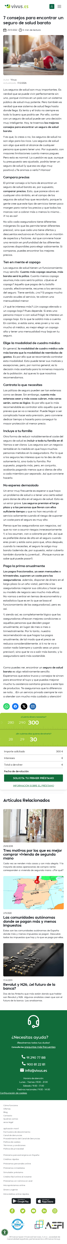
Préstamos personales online (17, 1163)
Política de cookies (11, 1142)
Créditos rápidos (11, 1159)
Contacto (7, 1115)
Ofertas (7, 1109)
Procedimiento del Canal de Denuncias (21, 1138)
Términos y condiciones (14, 1145)
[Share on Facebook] (15, 706)
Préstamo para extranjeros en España (21, 1155)
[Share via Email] (33, 706)
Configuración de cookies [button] (13, 1093)
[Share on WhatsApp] (6, 706)
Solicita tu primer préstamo (33, 778)
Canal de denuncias (12, 1135)
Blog (5, 1112)
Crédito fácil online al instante (17, 1176)
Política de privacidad (13, 1148)
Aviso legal (8, 1122)
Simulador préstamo (13, 1172)
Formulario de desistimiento (16, 1132)
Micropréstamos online (14, 1185)
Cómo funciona (10, 1105)
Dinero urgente (10, 1189)
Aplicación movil (11, 1128)
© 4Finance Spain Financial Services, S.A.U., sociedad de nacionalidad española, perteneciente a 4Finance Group (33, 1238)
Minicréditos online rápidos (16, 1194)
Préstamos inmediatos (14, 1168)
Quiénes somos (10, 1119)
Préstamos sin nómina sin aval (17, 1181)
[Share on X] (24, 706)
